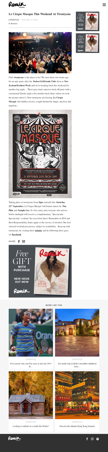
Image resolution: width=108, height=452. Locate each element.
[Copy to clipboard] (23, 241)
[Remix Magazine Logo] (17, 5)
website (38, 230)
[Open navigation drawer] (104, 4)
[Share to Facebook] (19, 241)
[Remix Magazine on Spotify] (97, 439)
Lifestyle (14, 20)
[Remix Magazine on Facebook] (87, 439)
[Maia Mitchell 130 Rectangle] (40, 271)
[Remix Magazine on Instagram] (92, 439)
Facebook (16, 234)
